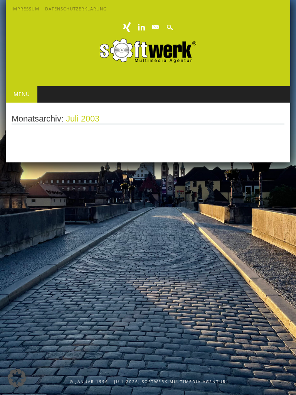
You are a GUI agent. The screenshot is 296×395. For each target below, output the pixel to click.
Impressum (25, 9)
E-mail (155, 27)
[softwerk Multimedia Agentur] (148, 60)
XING (127, 27)
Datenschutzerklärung (76, 9)
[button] (17, 378)
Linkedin (141, 27)
